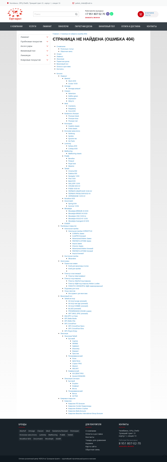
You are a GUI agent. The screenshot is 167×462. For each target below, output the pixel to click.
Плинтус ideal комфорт (76, 276)
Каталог (59, 73)
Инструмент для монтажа (77, 293)
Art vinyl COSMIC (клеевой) (78, 306)
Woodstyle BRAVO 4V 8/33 (77, 213)
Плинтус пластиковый (72, 273)
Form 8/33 (72, 111)
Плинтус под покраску (72, 278)
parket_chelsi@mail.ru (83, 3)
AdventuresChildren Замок (81, 238)
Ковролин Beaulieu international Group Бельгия (85, 413)
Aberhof (67, 78)
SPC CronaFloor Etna (76, 328)
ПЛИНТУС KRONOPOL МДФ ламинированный (85, 286)
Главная (56, 34)
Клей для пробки (74, 268)
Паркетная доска (83, 26)
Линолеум (63, 26)
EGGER (67, 223)
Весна (74, 388)
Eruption (75, 383)
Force (74, 358)
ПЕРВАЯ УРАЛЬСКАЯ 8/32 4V (79, 193)
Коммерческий (73, 371)
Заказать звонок (92, 18)
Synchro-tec (72, 138)
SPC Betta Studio (70, 318)
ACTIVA (75, 396)
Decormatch (68, 201)
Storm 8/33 (72, 81)
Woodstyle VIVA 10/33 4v (77, 216)
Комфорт (75, 386)
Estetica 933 (72, 173)
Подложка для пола (71, 288)
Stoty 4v (71, 101)
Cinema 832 (72, 171)
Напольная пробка (71, 228)
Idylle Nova (76, 361)
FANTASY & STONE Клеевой (82, 251)
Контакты (152, 26)
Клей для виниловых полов (78, 266)
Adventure (72, 93)
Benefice (71, 158)
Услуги (32, 26)
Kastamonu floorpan (71, 113)
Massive (71, 166)
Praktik (66, 156)
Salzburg (71, 133)
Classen (67, 91)
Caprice (75, 341)
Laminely (67, 143)
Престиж (75, 353)
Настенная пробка (71, 256)
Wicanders (72, 258)
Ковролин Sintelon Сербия (78, 408)
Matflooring (68, 151)
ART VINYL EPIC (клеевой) (78, 313)
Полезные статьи (67, 49)
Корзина (89, 443)
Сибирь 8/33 (72, 148)
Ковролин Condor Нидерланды (79, 406)
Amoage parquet (74, 88)
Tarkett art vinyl (69, 298)
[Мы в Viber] (107, 14)
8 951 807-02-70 (130, 443)
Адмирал (75, 346)
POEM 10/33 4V (74, 188)
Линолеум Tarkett (70, 336)
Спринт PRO (77, 363)
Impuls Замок (77, 243)
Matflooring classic (75, 153)
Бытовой (71, 338)
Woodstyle (68, 208)
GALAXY (75, 368)
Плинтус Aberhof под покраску (79, 281)
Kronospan (68, 123)
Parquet (71, 161)
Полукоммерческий (75, 356)
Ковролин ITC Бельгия (76, 403)
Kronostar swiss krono (72, 131)
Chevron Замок (77, 246)
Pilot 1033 (72, 178)
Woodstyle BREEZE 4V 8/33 (78, 211)
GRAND (75, 343)
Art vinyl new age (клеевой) (78, 303)
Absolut (75, 366)
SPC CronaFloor (70, 323)
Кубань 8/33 (72, 146)
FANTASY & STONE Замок (81, 241)
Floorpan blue (73, 118)
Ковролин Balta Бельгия (77, 411)
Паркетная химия (70, 263)
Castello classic (73, 126)
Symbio (71, 136)
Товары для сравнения (95, 440)
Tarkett (66, 168)
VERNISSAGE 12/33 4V (76, 196)
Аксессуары (65, 261)
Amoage (67, 86)
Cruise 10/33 (72, 83)
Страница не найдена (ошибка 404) (74, 34)
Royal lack (72, 163)
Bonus (74, 393)
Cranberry (72, 106)
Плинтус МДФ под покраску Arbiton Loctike (84, 283)
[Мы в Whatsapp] (111, 14)
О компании (16, 26)
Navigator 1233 (73, 176)
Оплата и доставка (130, 26)
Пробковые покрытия (68, 226)
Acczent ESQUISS (78, 376)
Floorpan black (73, 116)
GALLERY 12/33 (74, 183)
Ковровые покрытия (68, 398)
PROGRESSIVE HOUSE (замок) (79, 311)
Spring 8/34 (72, 203)
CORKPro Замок (78, 233)
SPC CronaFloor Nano (76, 326)
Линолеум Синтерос (72, 378)
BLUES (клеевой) (74, 308)
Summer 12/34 (73, 206)
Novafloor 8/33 (69, 198)
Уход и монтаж (69, 291)
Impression (72, 98)
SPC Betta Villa (69, 321)
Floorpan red (72, 121)
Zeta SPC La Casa (71, 316)
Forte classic (72, 128)
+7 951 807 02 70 (95, 14)
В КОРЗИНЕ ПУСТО (149, 14)
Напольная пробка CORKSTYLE (80, 231)
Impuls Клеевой (78, 253)
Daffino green (73, 96)
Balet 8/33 (72, 181)
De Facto (71, 141)
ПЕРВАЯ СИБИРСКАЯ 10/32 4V (80, 191)
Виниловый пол (107, 26)
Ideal (66, 103)
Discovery (75, 348)
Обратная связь (66, 51)
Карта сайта (90, 446)
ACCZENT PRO (78, 373)
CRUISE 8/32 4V (74, 186)
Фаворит (75, 351)
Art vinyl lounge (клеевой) (77, 301)
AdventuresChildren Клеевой (82, 248)
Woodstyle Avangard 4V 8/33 (78, 221)
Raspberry (72, 108)
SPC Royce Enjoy (70, 331)
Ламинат (47, 26)
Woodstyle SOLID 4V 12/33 (78, 218)
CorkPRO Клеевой (79, 236)
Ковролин (68, 401)
